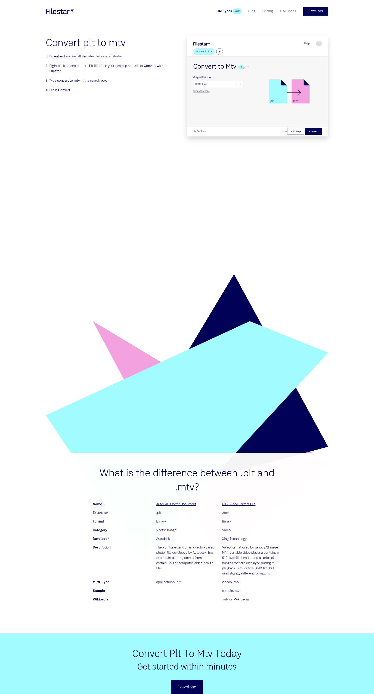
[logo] (60, 11)
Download (57, 56)
